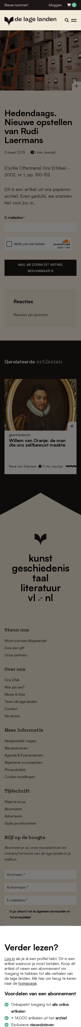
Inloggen (55, 5)
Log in (9, 958)
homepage (27, 983)
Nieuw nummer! (16, 5)
